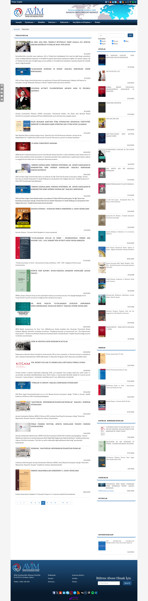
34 (63, 503)
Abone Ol (127, 583)
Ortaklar (75, 578)
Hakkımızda (64, 22)
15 (51, 503)
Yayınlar (50, 578)
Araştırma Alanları (78, 575)
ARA (130, 35)
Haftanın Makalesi (105, 535)
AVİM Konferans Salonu (106, 491)
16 (55, 503)
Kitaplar (101, 49)
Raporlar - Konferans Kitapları (110, 421)
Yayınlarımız (29, 22)
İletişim (97, 22)
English (19, 2)
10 (31, 503)
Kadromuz (52, 22)
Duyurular (25, 29)
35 (67, 503)
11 (35, 503)
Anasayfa (19, 22)
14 (47, 503)
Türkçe (13, 2)
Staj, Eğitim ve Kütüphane (82, 22)
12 (39, 503)
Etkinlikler (41, 22)
